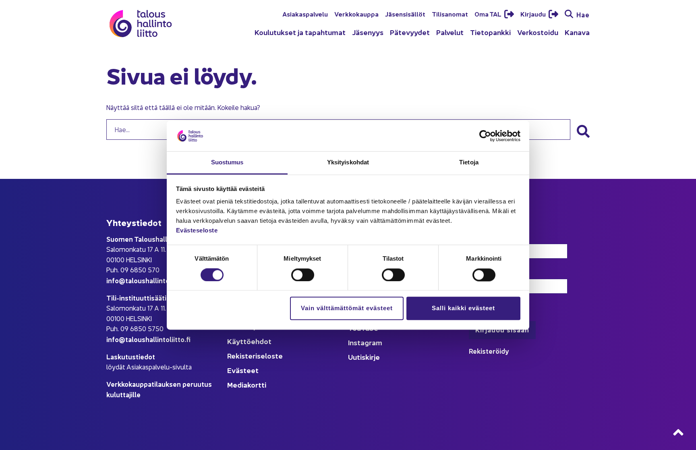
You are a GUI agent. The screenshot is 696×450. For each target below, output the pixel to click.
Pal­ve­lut (450, 32)
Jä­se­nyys (367, 32)
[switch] (302, 274)
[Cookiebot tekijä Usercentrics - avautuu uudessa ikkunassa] (485, 136)
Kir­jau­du (533, 13)
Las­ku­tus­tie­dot (130, 356)
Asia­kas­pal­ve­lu (305, 13)
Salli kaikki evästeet (463, 308)
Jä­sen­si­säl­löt (405, 13)
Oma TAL (488, 13)
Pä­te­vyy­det (410, 32)
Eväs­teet (243, 370)
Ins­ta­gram (365, 342)
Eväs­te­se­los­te (197, 230)
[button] (583, 131)
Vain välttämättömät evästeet (347, 308)
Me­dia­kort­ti (246, 384)
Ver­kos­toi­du (537, 32)
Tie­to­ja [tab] (468, 162)
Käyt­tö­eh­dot (249, 341)
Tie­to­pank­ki (490, 32)
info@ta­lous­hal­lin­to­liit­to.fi (148, 280)
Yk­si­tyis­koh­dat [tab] (348, 162)
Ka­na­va (577, 32)
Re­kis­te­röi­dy (489, 350)
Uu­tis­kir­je (364, 357)
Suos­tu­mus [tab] (227, 162)
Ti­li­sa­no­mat (450, 13)
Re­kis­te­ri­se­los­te (255, 355)
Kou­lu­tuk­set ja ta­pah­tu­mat (300, 32)
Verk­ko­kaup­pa (356, 13)
